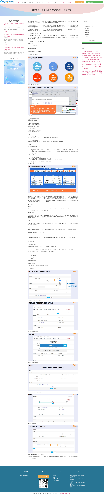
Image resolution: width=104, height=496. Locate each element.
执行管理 (86, 36)
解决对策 (87, 28)
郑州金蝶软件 (90, 64)
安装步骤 (96, 53)
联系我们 (69, 2)
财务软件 (85, 61)
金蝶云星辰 (85, 69)
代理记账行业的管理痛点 (90, 26)
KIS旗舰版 (87, 51)
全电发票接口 (84, 53)
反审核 (92, 53)
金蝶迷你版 (89, 74)
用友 (89, 57)
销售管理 (87, 32)
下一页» (16, 58)
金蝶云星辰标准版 (97, 69)
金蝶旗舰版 (86, 71)
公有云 (88, 53)
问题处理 (93, 74)
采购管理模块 (96, 64)
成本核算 (94, 55)
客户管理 (87, 30)
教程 (98, 55)
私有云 (95, 57)
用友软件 (92, 57)
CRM (83, 51)
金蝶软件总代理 (95, 73)
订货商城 (98, 59)
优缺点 (100, 51)
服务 (64, 2)
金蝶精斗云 (97, 71)
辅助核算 (91, 61)
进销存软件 (97, 61)
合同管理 (87, 34)
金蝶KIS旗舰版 (86, 66)
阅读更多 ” (5, 31)
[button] (5, 72)
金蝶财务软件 (89, 73)
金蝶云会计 (92, 66)
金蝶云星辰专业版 (91, 69)
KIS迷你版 (90, 51)
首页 (18, 2)
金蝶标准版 (91, 71)
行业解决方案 (93, 59)
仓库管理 (95, 51)
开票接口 (50, 2)
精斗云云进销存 (87, 59)
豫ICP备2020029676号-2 (65, 493)
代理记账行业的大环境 (89, 25)
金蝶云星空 (98, 67)
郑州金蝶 (84, 64)
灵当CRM (86, 57)
